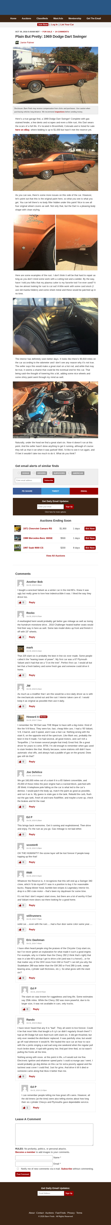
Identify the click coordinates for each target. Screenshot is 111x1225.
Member (43, 717)
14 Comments (62, 32)
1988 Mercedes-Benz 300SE (38, 538)
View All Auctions (55, 555)
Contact (40, 1213)
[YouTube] (67, 1203)
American (78, 473)
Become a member (25, 1152)
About (32, 1213)
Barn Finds (55, 8)
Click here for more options (55, 512)
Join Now (43, 24)
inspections (60, 112)
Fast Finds (61, 1213)
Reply (32, 602)
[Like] (20, 602)
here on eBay (22, 130)
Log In (54, 24)
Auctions (26, 18)
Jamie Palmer (27, 42)
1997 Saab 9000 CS (33, 547)
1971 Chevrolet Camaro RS (37, 528)
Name (56, 1157)
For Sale (47, 32)
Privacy (71, 1213)
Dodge (25, 473)
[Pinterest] (55, 1203)
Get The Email (94, 18)
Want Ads (58, 18)
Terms (79, 1213)
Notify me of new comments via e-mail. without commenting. (57, 1169)
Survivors (59, 473)
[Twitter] (49, 1203)
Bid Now (90, 528)
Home (13, 18)
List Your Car (67, 24)
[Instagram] (61, 1203)
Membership (74, 18)
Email (56, 1164)
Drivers (41, 473)
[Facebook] (44, 1203)
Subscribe (66, 1169)
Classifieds (42, 18)
